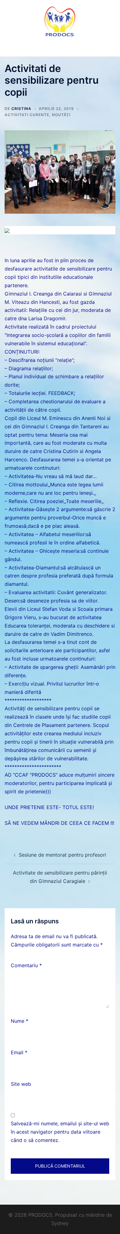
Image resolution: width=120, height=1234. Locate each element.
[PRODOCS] (60, 21)
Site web (21, 1084)
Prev (7, 227)
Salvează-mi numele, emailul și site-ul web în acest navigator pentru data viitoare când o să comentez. (60, 1131)
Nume (19, 1021)
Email (19, 1052)
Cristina (21, 108)
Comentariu (26, 965)
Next (113, 227)
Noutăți (61, 114)
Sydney (60, 1223)
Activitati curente (27, 114)
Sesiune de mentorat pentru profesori (62, 855)
